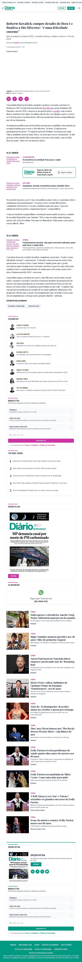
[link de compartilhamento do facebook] (14, 99)
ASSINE (70, 8)
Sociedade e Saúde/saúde (16, 306)
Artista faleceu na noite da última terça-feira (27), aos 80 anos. (49, 737)
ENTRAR (61, 8)
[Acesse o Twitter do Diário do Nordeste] (42, 872)
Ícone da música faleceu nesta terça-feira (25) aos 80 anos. (49, 780)
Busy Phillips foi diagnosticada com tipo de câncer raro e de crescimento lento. (49, 714)
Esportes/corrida (34, 306)
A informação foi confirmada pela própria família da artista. (48, 826)
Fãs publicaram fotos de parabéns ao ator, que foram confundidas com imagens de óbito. (52, 669)
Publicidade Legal (25, 945)
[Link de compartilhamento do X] (20, 99)
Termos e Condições (31, 445)
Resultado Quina (65, 2)
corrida (56, 111)
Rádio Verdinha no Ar (9, 2)
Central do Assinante (50, 945)
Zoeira (32, 612)
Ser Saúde (26, 183)
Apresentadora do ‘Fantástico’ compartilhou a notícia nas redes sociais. (52, 643)
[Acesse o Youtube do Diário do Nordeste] (47, 872)
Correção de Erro (61, 949)
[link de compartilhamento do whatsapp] (8, 99)
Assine (36, 945)
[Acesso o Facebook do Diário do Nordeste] (38, 872)
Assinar (13, 576)
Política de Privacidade (47, 445)
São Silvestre (48, 108)
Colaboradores (28, 157)
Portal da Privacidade (43, 949)
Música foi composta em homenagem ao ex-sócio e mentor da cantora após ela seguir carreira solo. (52, 806)
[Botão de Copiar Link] (27, 99)
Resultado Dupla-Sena (52, 2)
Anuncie (13, 945)
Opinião (25, 240)
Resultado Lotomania (23, 2)
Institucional (66, 945)
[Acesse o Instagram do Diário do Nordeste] (33, 872)
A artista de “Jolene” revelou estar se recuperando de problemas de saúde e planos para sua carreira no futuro (51, 760)
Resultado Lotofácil (38, 2)
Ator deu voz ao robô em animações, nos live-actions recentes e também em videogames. (50, 693)
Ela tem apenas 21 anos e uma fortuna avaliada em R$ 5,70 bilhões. (51, 621)
